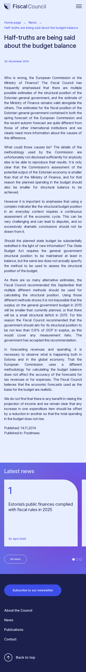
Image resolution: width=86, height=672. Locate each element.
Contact (10, 639)
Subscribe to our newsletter (33, 590)
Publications (13, 629)
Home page (12, 22)
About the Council (18, 610)
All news (15, 559)
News (32, 22)
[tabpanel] (43, 513)
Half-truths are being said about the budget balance (41, 28)
